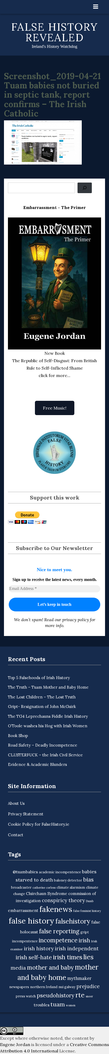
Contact (15, 834)
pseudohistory (55, 995)
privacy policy (75, 619)
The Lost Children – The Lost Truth (42, 696)
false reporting (59, 931)
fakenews (55, 909)
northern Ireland (43, 987)
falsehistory (72, 921)
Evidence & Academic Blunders (37, 764)
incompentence (25, 941)
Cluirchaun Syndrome (46, 893)
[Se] (85, 188)
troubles (41, 1004)
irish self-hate (34, 957)
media (18, 968)
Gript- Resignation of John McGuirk (42, 706)
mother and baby (50, 967)
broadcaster (21, 887)
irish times (67, 957)
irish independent (77, 948)
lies (88, 957)
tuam (58, 1004)
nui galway (66, 987)
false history (31, 921)
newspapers (19, 987)
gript (84, 932)
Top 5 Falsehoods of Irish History (39, 677)
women (70, 1005)
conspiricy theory (63, 900)
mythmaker (79, 978)
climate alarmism (71, 887)
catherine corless (44, 887)
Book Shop (18, 735)
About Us (16, 803)
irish (84, 940)
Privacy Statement (25, 813)
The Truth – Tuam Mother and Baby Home (48, 687)
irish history (39, 948)
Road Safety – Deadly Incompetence (42, 745)
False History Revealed (54, 32)
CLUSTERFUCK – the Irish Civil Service (45, 754)
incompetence (58, 940)
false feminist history (87, 911)
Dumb (89, 901)
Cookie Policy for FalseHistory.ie (38, 824)
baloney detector (68, 880)
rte (80, 995)
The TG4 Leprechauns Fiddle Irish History (48, 716)
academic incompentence (60, 872)
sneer (89, 996)
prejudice (88, 986)
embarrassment (23, 910)
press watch (26, 996)
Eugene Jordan (15, 1044)
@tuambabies (25, 871)
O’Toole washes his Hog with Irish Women (47, 725)
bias (88, 879)
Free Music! (54, 408)
